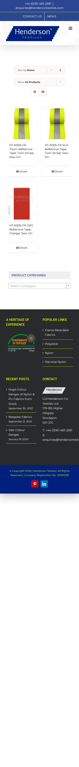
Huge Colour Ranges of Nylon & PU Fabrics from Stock (21, 397)
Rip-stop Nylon (55, 362)
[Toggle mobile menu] (71, 28)
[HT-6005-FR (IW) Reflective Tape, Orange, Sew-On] (21, 200)
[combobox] (39, 286)
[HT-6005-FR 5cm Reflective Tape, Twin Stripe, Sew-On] (57, 123)
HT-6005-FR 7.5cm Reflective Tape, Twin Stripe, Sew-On (21, 151)
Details (23, 171)
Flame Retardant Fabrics (57, 332)
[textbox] (39, 286)
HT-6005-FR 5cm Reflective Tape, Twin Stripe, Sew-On (57, 151)
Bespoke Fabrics (20, 417)
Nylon (49, 353)
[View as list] (43, 92)
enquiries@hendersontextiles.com (40, 8)
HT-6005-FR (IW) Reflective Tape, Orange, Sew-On (21, 229)
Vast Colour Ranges (17, 432)
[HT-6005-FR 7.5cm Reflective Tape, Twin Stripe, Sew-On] (21, 123)
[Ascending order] (60, 70)
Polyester (51, 344)
